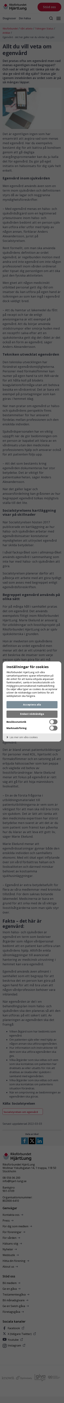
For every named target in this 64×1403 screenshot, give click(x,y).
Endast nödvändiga (32, 713)
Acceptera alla (32, 704)
